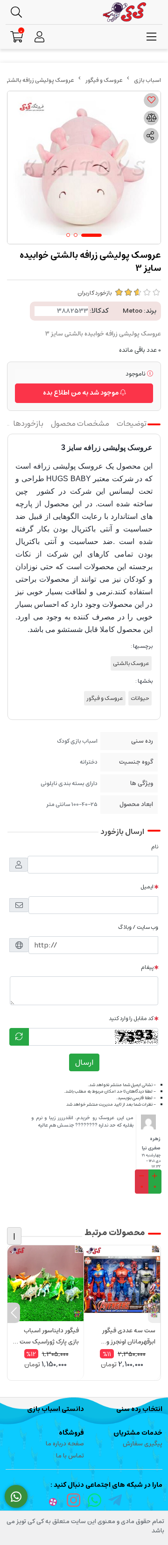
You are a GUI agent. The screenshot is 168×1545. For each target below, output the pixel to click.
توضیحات (132, 423)
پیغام (147, 967)
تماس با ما (70, 1456)
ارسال (84, 1062)
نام (154, 847)
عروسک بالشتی (131, 663)
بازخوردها (28, 423)
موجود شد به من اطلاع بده (81, 392)
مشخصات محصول (80, 423)
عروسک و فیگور (104, 80)
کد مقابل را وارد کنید (131, 1018)
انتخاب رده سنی (139, 1409)
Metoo (132, 310)
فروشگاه (71, 1432)
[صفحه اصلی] (147, 80)
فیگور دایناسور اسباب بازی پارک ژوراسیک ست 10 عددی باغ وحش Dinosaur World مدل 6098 (45, 1336)
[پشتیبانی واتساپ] (16, 1496)
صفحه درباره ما (65, 1443)
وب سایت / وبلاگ (138, 927)
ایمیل (147, 887)
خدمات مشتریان (137, 1432)
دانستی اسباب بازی (55, 1409)
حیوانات (140, 698)
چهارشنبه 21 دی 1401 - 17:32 (151, 1161)
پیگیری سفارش (142, 1443)
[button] (154, 1313)
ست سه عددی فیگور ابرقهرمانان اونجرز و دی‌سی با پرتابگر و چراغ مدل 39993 (126, 1336)
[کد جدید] (19, 1037)
